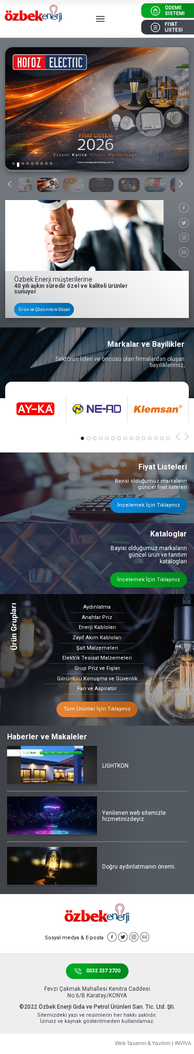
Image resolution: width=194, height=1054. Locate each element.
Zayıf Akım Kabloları (97, 638)
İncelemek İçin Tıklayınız (148, 505)
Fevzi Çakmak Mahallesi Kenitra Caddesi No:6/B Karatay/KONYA (97, 992)
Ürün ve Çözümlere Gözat (44, 309)
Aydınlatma (97, 607)
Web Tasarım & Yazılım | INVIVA (153, 1043)
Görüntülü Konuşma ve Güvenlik (97, 679)
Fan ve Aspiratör (97, 689)
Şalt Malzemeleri (97, 648)
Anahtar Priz (97, 617)
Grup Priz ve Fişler (97, 668)
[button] (13, 163)
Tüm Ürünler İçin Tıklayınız (97, 709)
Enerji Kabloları (97, 627)
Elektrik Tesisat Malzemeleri (97, 658)
